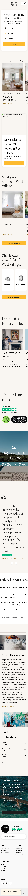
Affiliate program (6, 852)
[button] (14, 3)
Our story (3, 866)
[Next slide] (16, 563)
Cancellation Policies (21, 855)
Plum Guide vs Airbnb (7, 857)
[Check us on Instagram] (2, 883)
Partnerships (4, 850)
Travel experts (19, 852)
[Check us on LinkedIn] (10, 883)
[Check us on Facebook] (6, 883)
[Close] (20, 890)
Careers (3, 875)
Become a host (5, 848)
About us (3, 864)
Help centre (18, 848)
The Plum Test (5, 873)
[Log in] (24, 3)
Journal (3, 855)
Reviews (17, 857)
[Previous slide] (12, 563)
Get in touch (18, 850)
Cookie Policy (9, 893)
